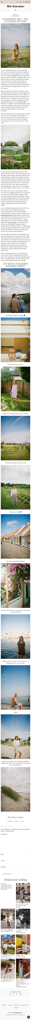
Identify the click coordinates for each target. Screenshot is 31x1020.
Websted (3, 867)
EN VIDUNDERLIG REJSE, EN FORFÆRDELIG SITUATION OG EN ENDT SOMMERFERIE (22, 983)
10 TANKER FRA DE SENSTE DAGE (7, 956)
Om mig (10, 1005)
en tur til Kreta (12, 222)
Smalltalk (15, 14)
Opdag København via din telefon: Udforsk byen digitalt (7, 886)
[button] (2, 2)
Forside (4, 1005)
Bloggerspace (17, 1012)
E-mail (3, 860)
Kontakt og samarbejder (21, 1005)
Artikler (16, 1007)
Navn (2, 854)
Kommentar (4, 834)
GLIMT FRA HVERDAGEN (20, 956)
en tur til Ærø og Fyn (6, 215)
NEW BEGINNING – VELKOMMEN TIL (7, 930)
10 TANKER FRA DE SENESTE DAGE (7, 980)
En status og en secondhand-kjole (22, 905)
